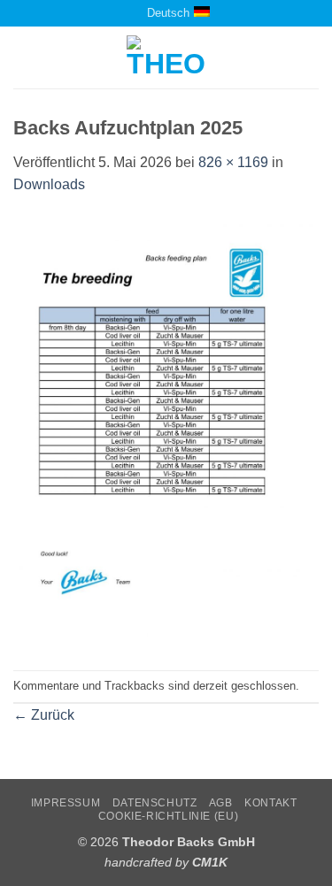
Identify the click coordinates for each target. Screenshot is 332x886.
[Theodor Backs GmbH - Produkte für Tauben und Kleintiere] (166, 57)
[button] (24, 58)
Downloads (49, 184)
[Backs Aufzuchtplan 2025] (166, 431)
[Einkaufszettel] (113, 13)
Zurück (43, 714)
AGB (221, 803)
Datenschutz (154, 803)
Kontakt (270, 803)
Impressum (66, 803)
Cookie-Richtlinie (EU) (168, 816)
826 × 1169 (233, 162)
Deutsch (168, 12)
